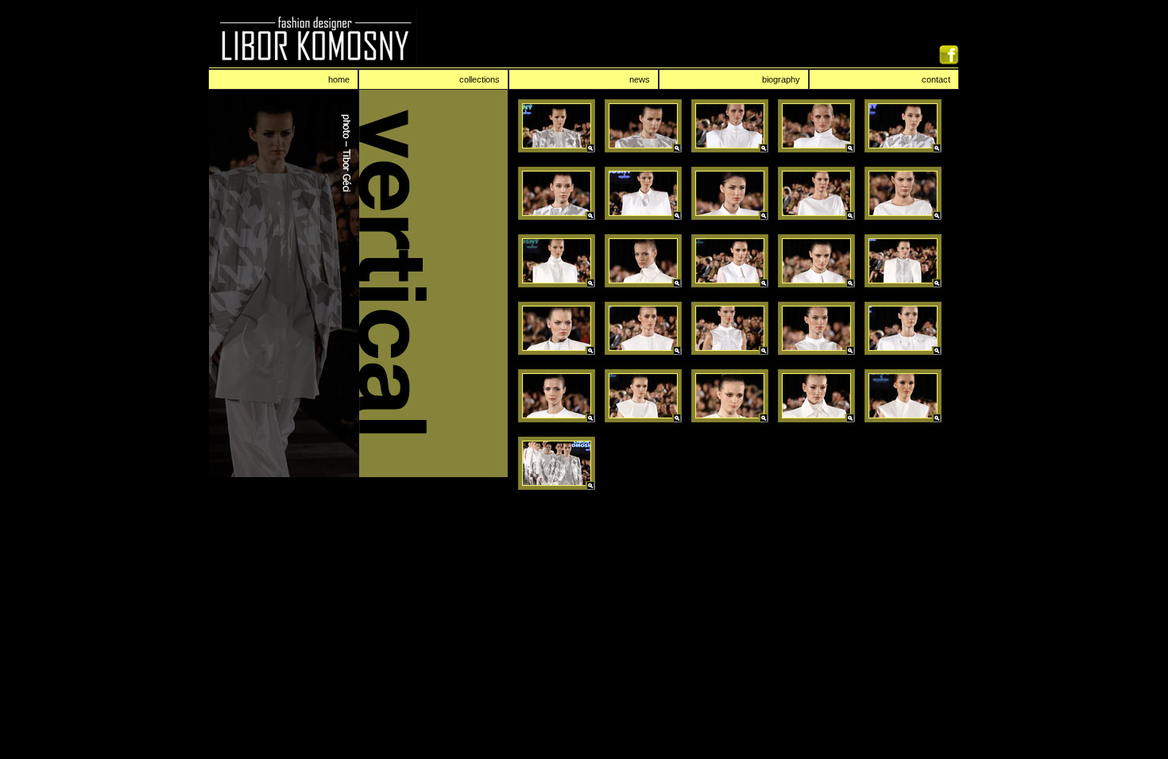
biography (781, 79)
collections (479, 79)
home (339, 79)
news (639, 79)
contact (936, 79)
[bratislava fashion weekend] (556, 153)
